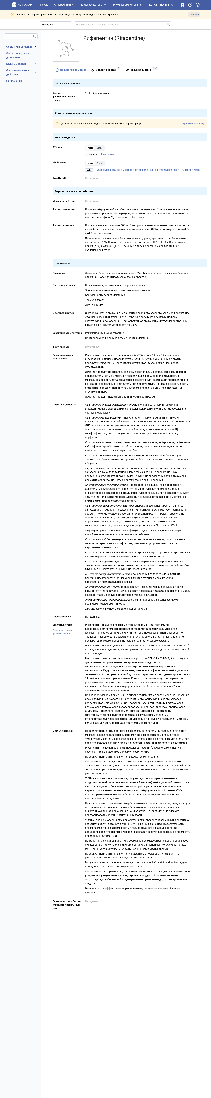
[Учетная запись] (197, 5)
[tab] (70, 70)
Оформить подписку (193, 123)
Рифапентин (108, 154)
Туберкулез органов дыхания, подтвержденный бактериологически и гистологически (148, 169)
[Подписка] (182, 5)
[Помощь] (190, 5)
